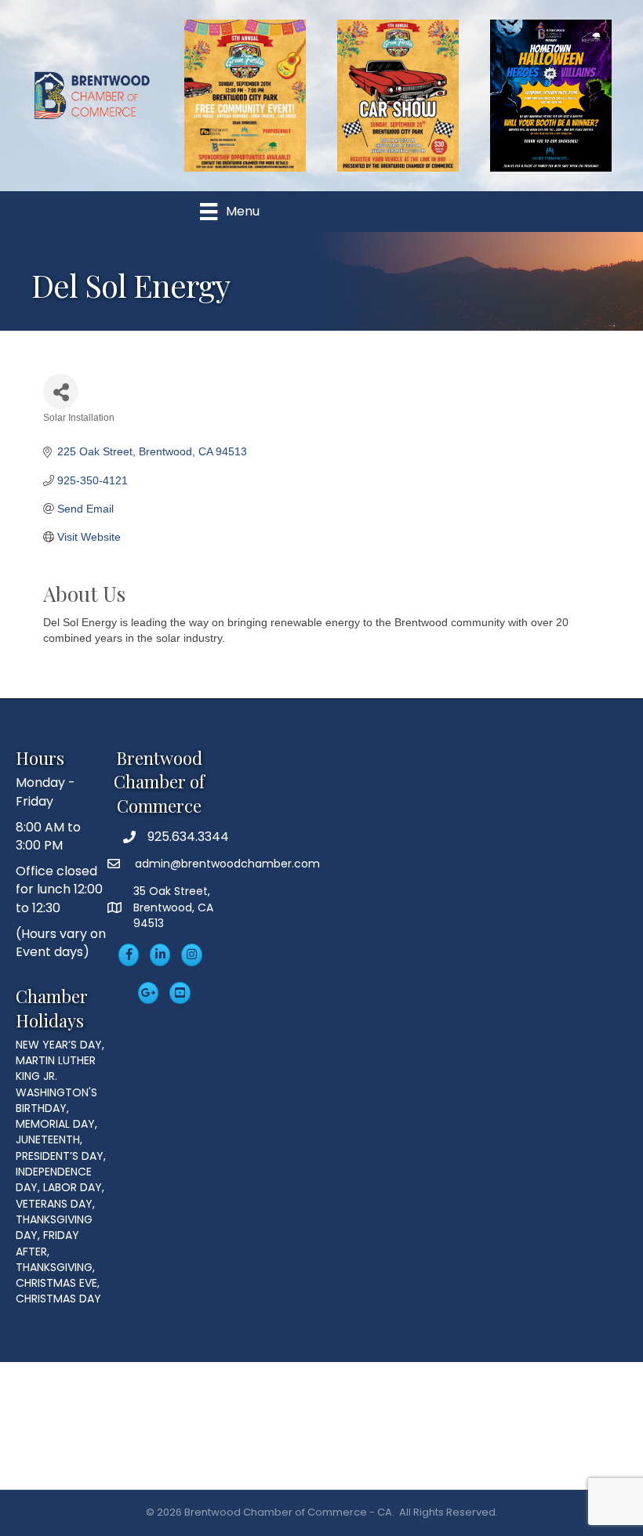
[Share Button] (60, 391)
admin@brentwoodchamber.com (226, 863)
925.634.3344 (188, 837)
